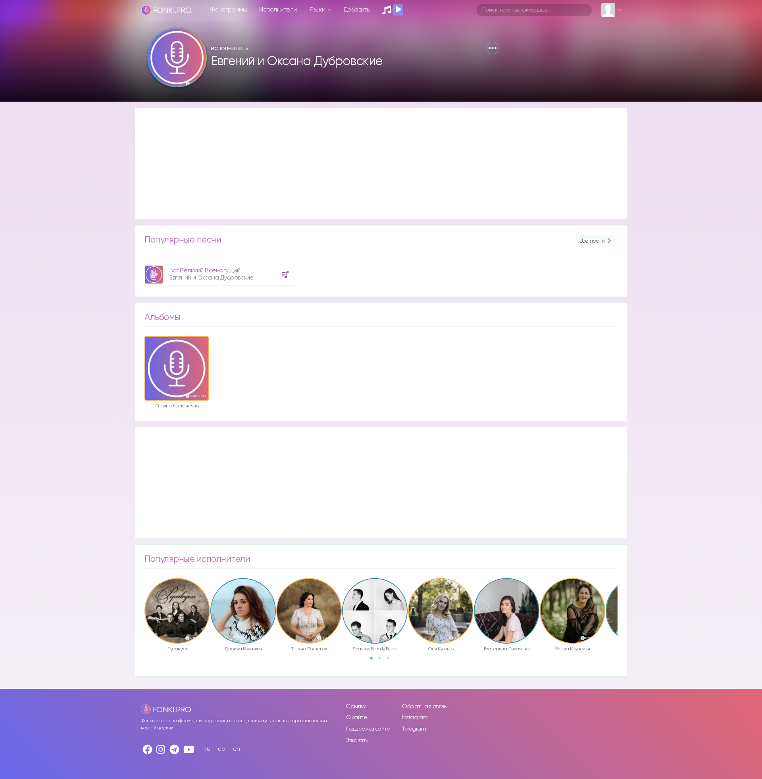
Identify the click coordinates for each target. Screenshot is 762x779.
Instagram (415, 717)
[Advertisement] (373, 163)
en (236, 749)
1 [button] (374, 661)
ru (207, 749)
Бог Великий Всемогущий (204, 271)
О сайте (356, 717)
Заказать (357, 740)
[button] (492, 48)
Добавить (356, 10)
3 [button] (390, 661)
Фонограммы (228, 10)
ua (221, 749)
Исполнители (278, 10)
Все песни (592, 241)
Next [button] (621, 594)
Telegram (414, 729)
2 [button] (382, 661)
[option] (219, 271)
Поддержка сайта (368, 729)
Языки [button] (318, 10)
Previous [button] (140, 594)
